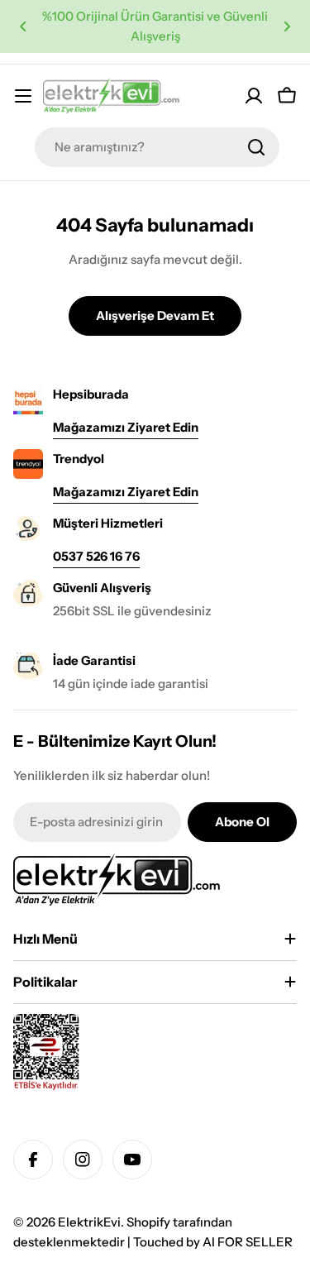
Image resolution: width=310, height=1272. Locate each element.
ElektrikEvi (89, 1222)
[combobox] (157, 147)
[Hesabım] (254, 96)
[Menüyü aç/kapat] (23, 96)
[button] (23, 26)
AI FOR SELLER (248, 1242)
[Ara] (256, 147)
